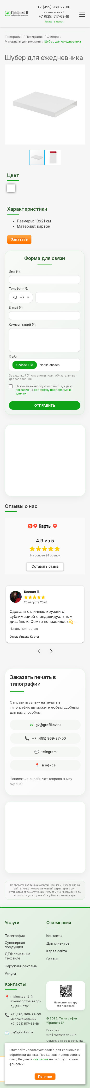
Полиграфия (34, 36)
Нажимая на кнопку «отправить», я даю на (44, 389)
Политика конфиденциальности (61, 1032)
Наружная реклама (21, 966)
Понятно (45, 1076)
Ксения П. (32, 592)
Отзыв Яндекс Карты (24, 636)
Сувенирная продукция (15, 945)
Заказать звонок (53, 21)
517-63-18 (54, 16)
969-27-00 (53, 7)
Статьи (52, 959)
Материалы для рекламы (23, 41)
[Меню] (82, 14)
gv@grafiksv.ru (48, 725)
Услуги (10, 974)
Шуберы (53, 36)
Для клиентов (58, 943)
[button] (81, 104)
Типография (13, 36)
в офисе (49, 765)
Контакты (54, 936)
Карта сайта (56, 951)
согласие (22, 390)
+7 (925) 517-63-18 (25, 1023)
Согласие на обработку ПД (64, 1040)
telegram (49, 752)
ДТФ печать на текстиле (17, 956)
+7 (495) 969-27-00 (49, 738)
